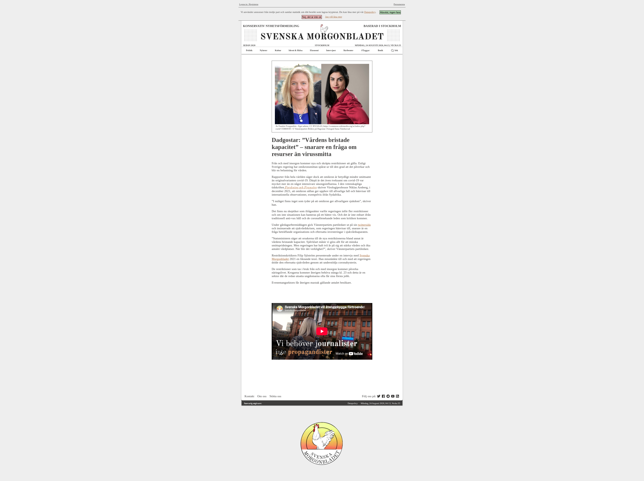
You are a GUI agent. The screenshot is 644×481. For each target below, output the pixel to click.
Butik (380, 50)
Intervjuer (331, 50)
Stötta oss (275, 396)
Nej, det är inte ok (311, 17)
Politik (249, 50)
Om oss (261, 396)
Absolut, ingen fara (390, 12)
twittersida (364, 224)
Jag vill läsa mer (333, 16)
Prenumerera (399, 4)
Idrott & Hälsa (296, 50)
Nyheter (263, 50)
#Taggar (365, 50)
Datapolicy (369, 12)
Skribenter (348, 50)
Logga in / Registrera (248, 4)
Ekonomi (314, 50)
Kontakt (249, 396)
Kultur (278, 50)
